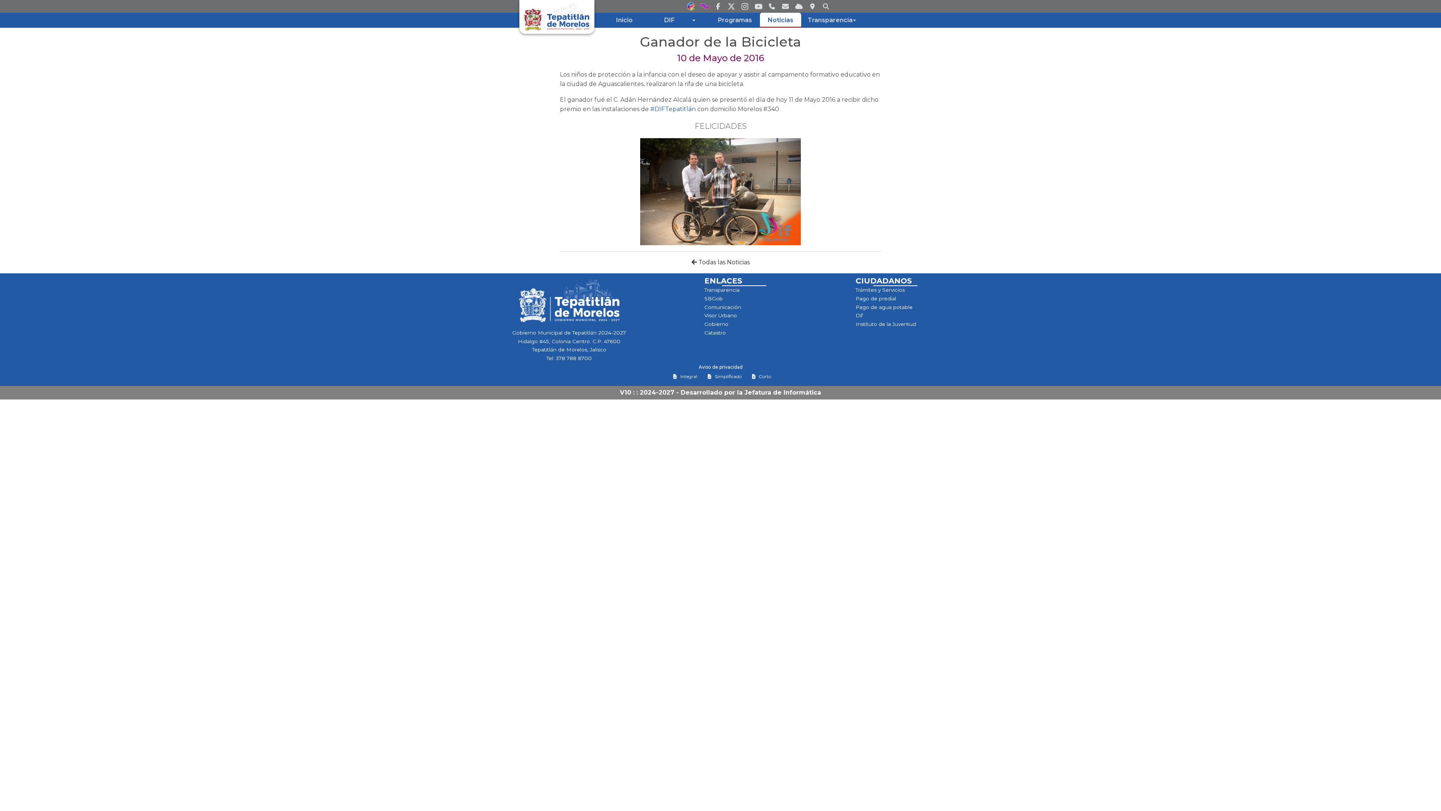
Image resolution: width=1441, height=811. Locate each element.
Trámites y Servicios (880, 290)
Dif (859, 315)
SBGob (713, 298)
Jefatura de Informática (783, 392)
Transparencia (722, 290)
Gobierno (716, 324)
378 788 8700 (574, 358)
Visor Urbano (720, 315)
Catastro (715, 333)
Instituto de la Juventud (886, 324)
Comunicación (722, 307)
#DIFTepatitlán (673, 109)
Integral (688, 376)
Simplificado (728, 376)
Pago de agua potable (884, 307)
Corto (765, 376)
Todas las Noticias (723, 262)
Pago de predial (876, 298)
